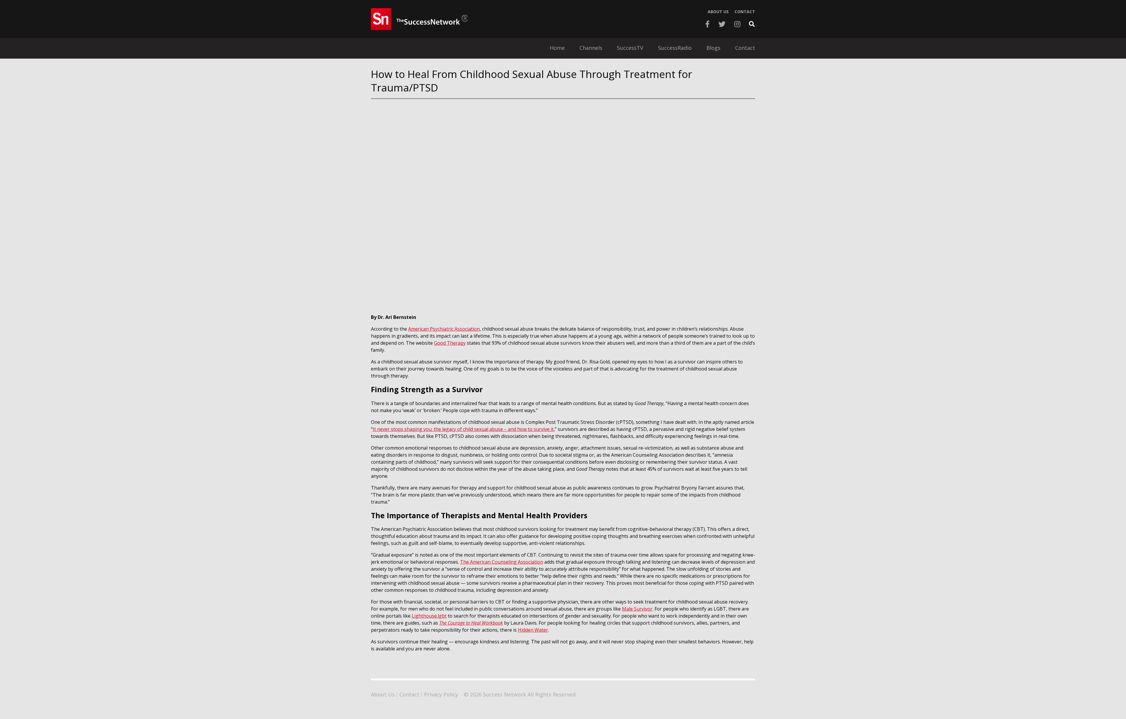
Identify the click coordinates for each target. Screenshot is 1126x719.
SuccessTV (630, 48)
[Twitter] (721, 24)
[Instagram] (737, 24)
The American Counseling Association (501, 562)
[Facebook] (707, 24)
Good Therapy (450, 343)
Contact (745, 11)
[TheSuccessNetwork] (419, 19)
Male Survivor (637, 609)
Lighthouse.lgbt (429, 616)
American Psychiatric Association (444, 329)
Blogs (713, 48)
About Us (718, 11)
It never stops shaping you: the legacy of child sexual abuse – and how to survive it (463, 429)
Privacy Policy (441, 694)
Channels (590, 48)
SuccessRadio (675, 48)
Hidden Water (533, 630)
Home (557, 48)
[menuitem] (557, 48)
